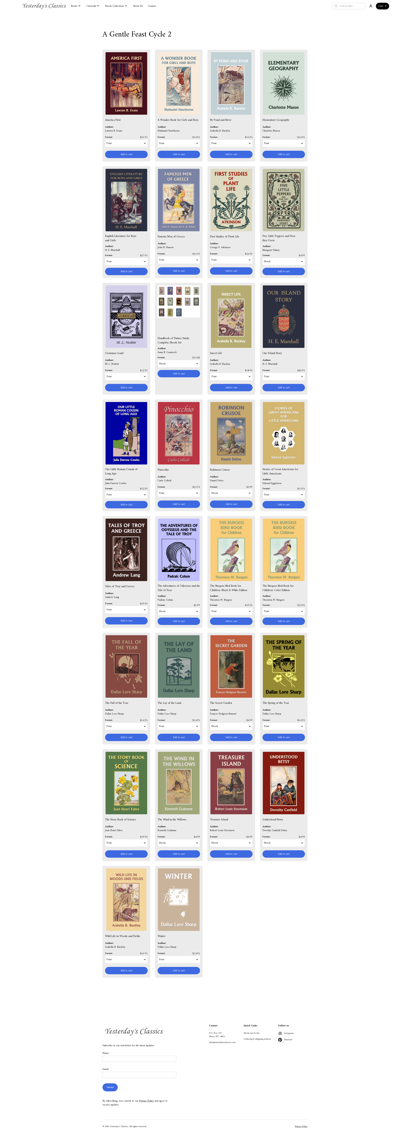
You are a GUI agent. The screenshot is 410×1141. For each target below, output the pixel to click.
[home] (44, 6)
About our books (252, 1033)
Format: (109, 137)
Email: (105, 1069)
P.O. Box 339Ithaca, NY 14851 (217, 1034)
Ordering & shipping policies (257, 1039)
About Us (138, 6)
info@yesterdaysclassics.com (222, 1042)
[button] (76, 5)
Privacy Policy (146, 1101)
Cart (381, 6)
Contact (152, 6)
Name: (105, 1053)
